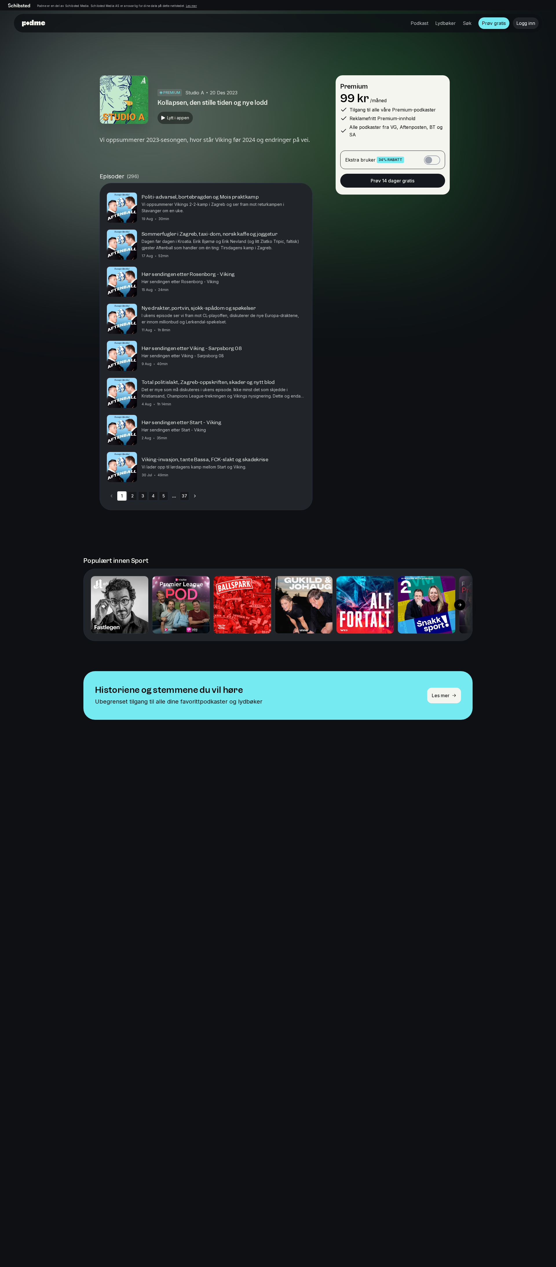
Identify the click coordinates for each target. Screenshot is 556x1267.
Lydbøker (445, 23)
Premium (354, 86)
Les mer (191, 6)
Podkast (419, 23)
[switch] (432, 160)
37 (184, 495)
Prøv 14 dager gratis (392, 181)
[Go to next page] (195, 496)
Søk (467, 23)
